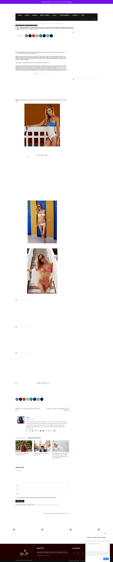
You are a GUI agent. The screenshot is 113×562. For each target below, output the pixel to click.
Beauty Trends (44, 15)
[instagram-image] (14, 529)
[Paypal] (35, 431)
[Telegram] (47, 35)
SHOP (82, 15)
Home (16, 23)
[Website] (92, 19)
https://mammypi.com (30, 419)
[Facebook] (82, 19)
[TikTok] (89, 19)
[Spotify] (41, 431)
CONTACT (75, 15)
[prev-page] (16, 461)
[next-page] (19, 461)
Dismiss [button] (69, 2)
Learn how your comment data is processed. (46, 504)
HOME (19, 15)
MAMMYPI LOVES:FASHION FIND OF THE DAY (27, 409)
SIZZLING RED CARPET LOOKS (31, 25)
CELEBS (27, 15)
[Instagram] (84, 19)
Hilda (18, 29)
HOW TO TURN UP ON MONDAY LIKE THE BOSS (57, 409)
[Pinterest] (87, 19)
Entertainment (64, 15)
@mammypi (65, 513)
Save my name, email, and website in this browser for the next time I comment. (37, 497)
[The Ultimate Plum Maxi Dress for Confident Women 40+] (23, 446)
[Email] (44, 35)
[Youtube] (95, 19)
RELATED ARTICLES (21, 438)
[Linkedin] (40, 35)
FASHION (34, 15)
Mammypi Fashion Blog (25, 23)
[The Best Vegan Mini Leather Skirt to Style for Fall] (42, 446)
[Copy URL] (51, 35)
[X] (30, 35)
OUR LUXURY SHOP (85, 560)
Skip (101, 558)
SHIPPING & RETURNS (74, 560)
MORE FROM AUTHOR (34, 438)
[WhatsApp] (37, 35)
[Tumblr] (49, 431)
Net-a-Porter (60, 68)
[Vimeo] (55, 431)
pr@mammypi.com (46, 555)
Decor (54, 15)
